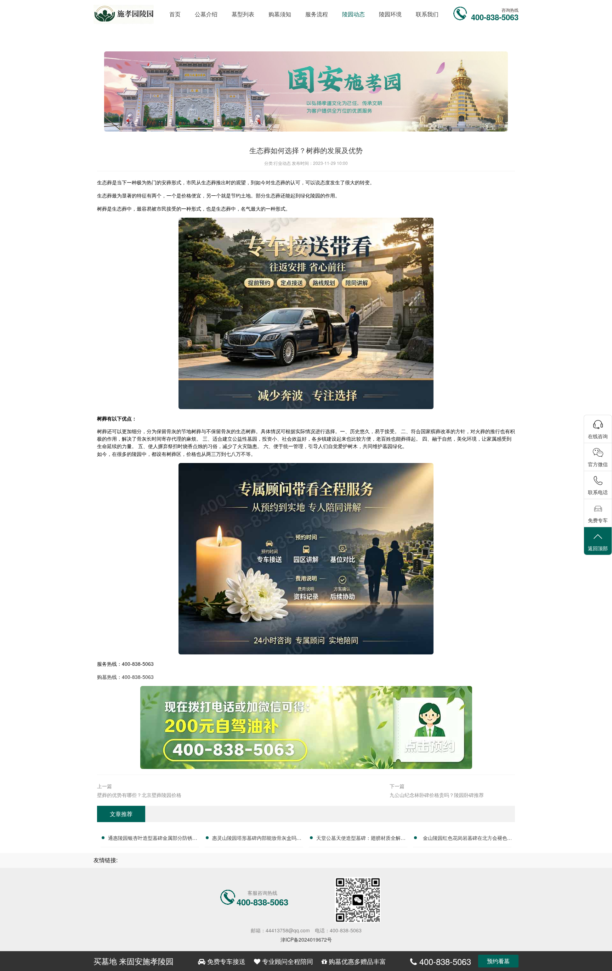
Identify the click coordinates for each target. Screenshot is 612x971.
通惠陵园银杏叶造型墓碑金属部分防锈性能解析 (152, 838)
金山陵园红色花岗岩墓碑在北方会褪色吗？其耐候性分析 (465, 838)
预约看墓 (498, 961)
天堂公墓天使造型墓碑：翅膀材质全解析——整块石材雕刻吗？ (361, 838)
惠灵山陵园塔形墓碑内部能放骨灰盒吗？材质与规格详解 (256, 838)
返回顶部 (598, 548)
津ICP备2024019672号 (306, 939)
